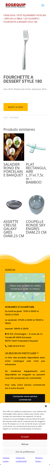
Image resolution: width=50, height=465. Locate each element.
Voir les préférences (25, 451)
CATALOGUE (9, 15)
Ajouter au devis (15, 107)
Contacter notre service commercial (25, 398)
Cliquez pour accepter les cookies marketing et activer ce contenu (25, 287)
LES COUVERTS (31, 18)
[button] (45, 406)
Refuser (25, 444)
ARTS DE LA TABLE (13, 18)
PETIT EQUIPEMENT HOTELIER (31, 15)
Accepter (25, 436)
